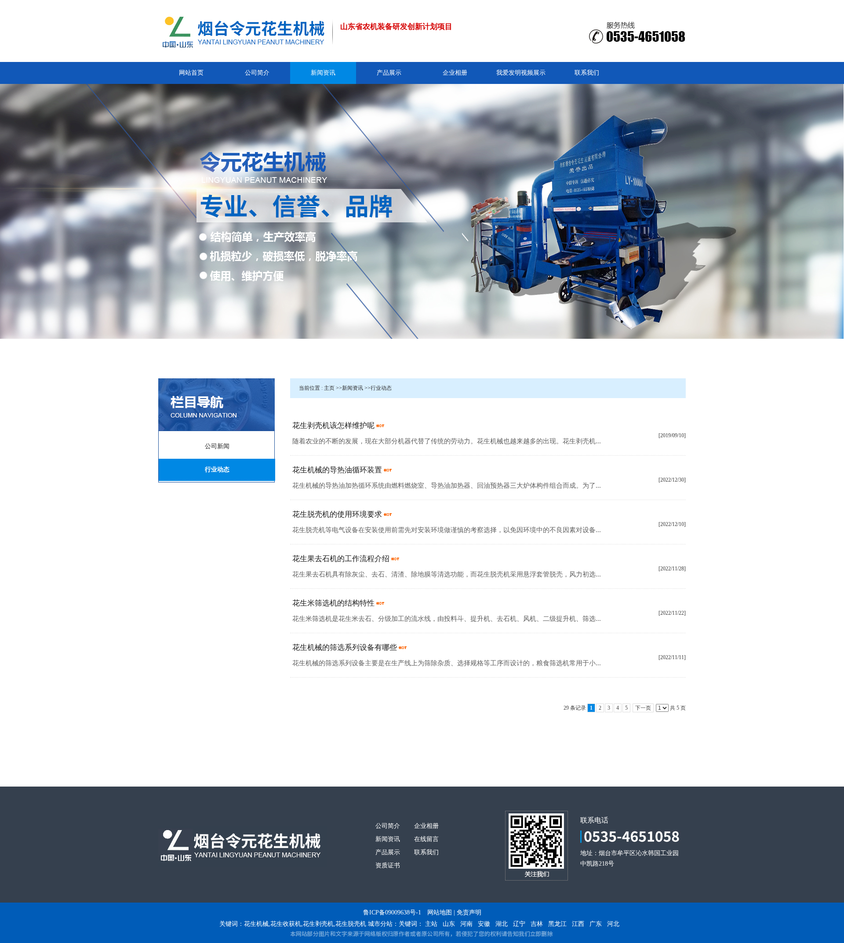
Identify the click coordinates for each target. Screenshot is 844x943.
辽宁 (519, 924)
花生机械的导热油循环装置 (337, 470)
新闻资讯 (352, 388)
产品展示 (387, 852)
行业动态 (381, 388)
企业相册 (426, 826)
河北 (613, 924)
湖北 (501, 924)
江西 (578, 924)
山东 (449, 924)
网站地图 (439, 912)
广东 (595, 924)
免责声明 (469, 912)
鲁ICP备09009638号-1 (392, 912)
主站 (431, 924)
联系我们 (426, 852)
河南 (466, 924)
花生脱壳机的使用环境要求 (337, 514)
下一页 (643, 708)
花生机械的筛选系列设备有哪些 (344, 647)
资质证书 (387, 865)
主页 (329, 388)
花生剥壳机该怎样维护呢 (333, 425)
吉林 (537, 924)
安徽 (484, 924)
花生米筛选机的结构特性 (333, 603)
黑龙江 (557, 924)
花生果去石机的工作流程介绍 (340, 559)
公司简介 (387, 826)
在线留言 (426, 839)
